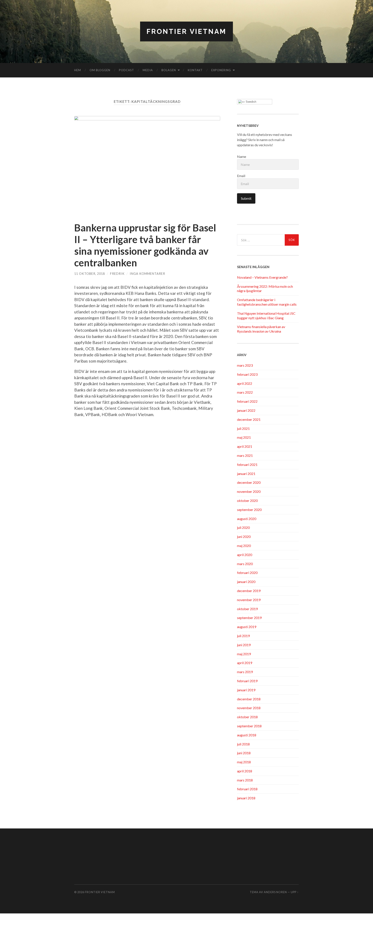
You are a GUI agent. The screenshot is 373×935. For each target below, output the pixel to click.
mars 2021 (245, 455)
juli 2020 (243, 527)
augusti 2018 (246, 735)
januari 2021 (246, 473)
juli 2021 (243, 428)
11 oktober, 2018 (89, 273)
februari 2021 (247, 464)
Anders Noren (275, 892)
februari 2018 (247, 789)
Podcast (126, 70)
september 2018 (249, 726)
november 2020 (249, 491)
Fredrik (117, 273)
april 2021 (244, 446)
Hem (77, 70)
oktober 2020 (247, 500)
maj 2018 (244, 762)
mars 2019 (245, 672)
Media (148, 70)
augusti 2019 (246, 627)
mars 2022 (245, 392)
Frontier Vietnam (186, 31)
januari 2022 (246, 410)
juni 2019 (244, 645)
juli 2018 (243, 744)
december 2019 (249, 591)
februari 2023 (247, 374)
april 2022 (244, 383)
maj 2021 (244, 437)
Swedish (250, 101)
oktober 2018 (247, 717)
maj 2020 (244, 546)
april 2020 (244, 555)
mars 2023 (245, 365)
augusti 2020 (246, 519)
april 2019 (244, 663)
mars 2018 (245, 780)
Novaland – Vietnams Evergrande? (262, 277)
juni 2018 (244, 753)
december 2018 (249, 699)
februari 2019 (247, 681)
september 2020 (249, 510)
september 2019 (249, 618)
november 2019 (249, 600)
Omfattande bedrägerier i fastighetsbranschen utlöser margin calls (267, 302)
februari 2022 (247, 401)
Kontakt (195, 70)
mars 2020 (245, 564)
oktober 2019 (247, 609)
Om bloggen (100, 70)
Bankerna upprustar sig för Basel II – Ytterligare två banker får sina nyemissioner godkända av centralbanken (145, 245)
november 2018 (249, 708)
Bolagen (168, 70)
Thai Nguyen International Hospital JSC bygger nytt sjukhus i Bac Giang (266, 315)
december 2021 (249, 419)
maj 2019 (244, 654)
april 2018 (244, 771)
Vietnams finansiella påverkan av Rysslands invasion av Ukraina (261, 329)
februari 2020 (247, 572)
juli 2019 (243, 636)
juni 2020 (244, 536)
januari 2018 (246, 798)
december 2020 (249, 482)
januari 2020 (246, 582)
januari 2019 (246, 690)
